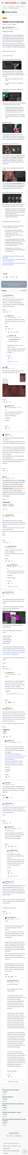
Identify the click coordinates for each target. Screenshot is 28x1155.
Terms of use (14, 1145)
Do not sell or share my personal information (11, 1150)
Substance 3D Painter (20, 6)
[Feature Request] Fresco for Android (10, 1090)
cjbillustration (8, 782)
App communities (11, 6)
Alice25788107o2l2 (13, 564)
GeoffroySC (9, 405)
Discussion (5, 273)
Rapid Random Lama (9, 881)
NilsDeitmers (7, 434)
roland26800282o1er (9, 515)
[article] (14, 304)
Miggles (6, 367)
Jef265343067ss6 (8, 708)
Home (4, 6)
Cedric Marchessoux (9, 27)
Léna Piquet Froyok (11, 917)
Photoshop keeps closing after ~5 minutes (11, 1112)
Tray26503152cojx (8, 803)
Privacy (19, 1145)
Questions (5, 8)
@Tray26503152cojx (10, 830)
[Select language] (18, 3)
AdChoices (6, 1153)
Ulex (6, 476)
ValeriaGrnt (9, 315)
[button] (3, 3)
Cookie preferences (6, 1148)
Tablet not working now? (7, 1096)
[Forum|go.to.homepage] (11, 3)
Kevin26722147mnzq (9, 592)
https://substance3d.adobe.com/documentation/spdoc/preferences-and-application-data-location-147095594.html (15, 757)
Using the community (7, 1145)
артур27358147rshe (9, 295)
